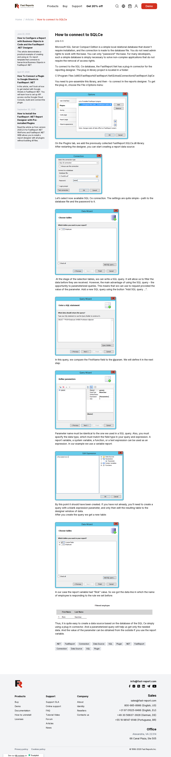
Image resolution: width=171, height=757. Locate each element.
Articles (29, 19)
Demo (149, 6)
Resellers (81, 710)
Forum (49, 719)
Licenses (19, 719)
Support (77, 6)
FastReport (70, 644)
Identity (80, 706)
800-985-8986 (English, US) (140, 705)
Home (18, 19)
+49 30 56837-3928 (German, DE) (136, 715)
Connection (84, 644)
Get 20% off (94, 6)
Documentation (22, 710)
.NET (59, 644)
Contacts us (83, 714)
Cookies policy (38, 749)
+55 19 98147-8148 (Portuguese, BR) (135, 719)
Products (52, 6)
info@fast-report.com (143, 681)
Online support (53, 706)
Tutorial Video (53, 714)
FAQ (48, 710)
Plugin (119, 644)
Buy (65, 6)
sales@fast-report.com (143, 700)
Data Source (98, 644)
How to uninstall (23, 714)
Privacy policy (21, 749)
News (49, 727)
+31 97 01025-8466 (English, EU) (137, 710)
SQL (110, 644)
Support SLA (52, 702)
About (80, 702)
